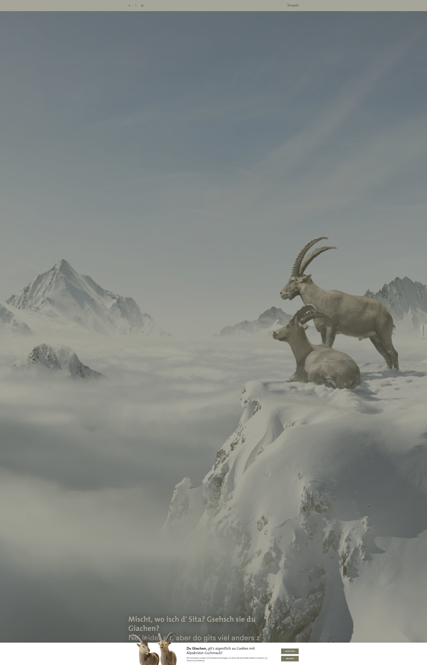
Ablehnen (290, 658)
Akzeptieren (290, 651)
